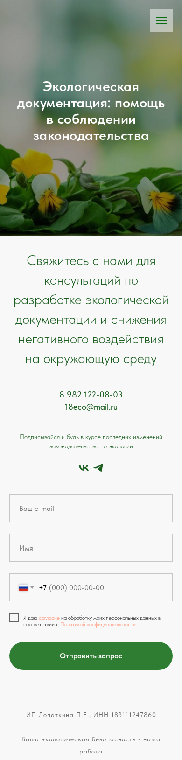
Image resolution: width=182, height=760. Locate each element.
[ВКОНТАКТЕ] (84, 687)
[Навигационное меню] (161, 20)
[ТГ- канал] (98, 687)
